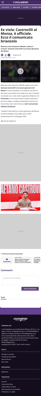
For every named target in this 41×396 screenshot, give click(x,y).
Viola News (5, 7)
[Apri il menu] (3, 2)
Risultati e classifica (8, 354)
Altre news (16, 7)
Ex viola (25, 7)
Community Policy (7, 384)
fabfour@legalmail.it (8, 342)
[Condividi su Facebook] (5, 55)
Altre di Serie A (6, 359)
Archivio (4, 381)
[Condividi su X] (9, 55)
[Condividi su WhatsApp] (2, 55)
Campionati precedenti (9, 357)
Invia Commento (30, 289)
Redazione (5, 372)
